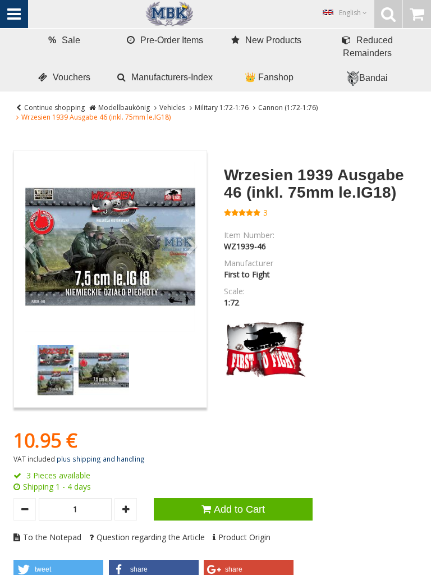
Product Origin (244, 537)
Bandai (373, 78)
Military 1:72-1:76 (222, 107)
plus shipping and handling (101, 458)
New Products (273, 40)
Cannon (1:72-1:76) (288, 107)
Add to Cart (239, 509)
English (351, 12)
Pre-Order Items (171, 40)
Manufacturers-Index (172, 77)
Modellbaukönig (124, 107)
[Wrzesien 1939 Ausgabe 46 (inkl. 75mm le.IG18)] (110, 246)
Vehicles (172, 107)
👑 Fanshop (269, 77)
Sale (64, 40)
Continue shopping (54, 107)
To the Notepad (52, 537)
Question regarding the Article (151, 537)
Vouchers (71, 77)
